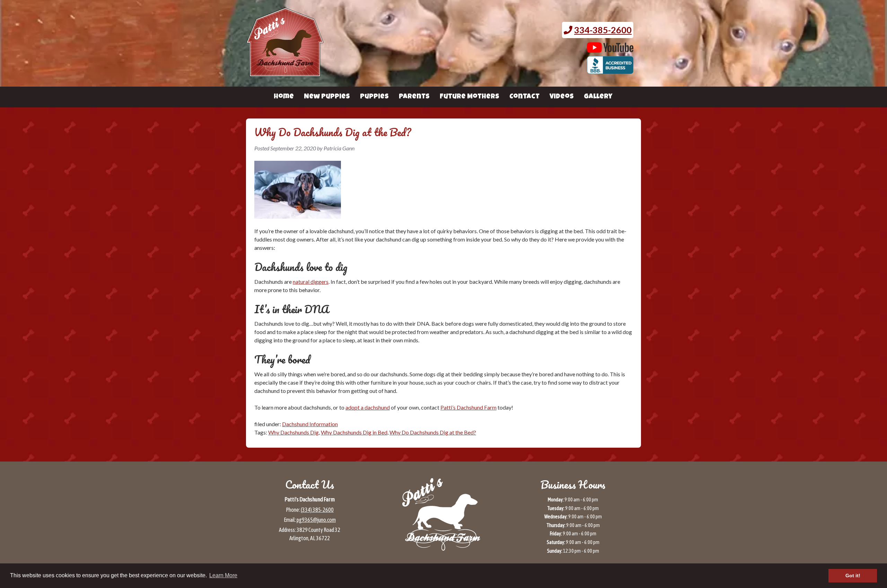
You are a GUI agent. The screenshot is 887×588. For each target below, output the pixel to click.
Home (284, 97)
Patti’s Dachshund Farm (468, 407)
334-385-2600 (603, 30)
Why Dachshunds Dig (293, 432)
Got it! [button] (852, 575)
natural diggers (310, 281)
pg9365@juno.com (316, 520)
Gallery (598, 97)
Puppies (374, 97)
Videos (562, 97)
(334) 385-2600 (317, 510)
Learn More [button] (223, 575)
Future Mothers (469, 97)
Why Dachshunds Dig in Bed (354, 432)
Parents (414, 97)
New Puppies (327, 97)
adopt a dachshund (367, 407)
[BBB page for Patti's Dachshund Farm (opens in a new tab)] (610, 70)
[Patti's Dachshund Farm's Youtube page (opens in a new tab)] (610, 49)
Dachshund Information (310, 424)
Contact (524, 97)
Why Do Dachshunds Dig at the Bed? (432, 432)
